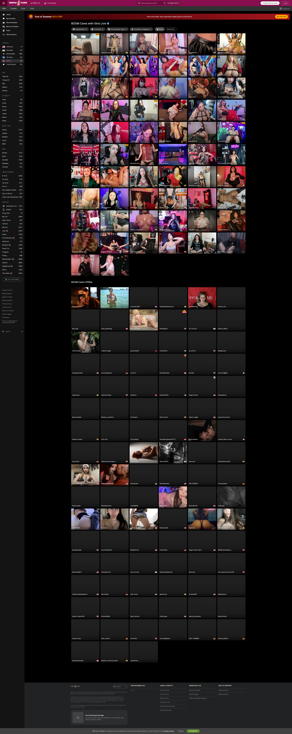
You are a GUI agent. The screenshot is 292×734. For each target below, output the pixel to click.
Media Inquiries (7, 300)
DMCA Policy (164, 698)
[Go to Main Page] (18, 3)
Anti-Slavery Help (166, 710)
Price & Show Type (117, 29)
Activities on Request (141, 29)
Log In (285, 3)
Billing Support (7, 293)
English (118, 686)
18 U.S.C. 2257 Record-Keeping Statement (9, 321)
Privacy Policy (7, 304)
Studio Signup (7, 314)
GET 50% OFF (281, 16)
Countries (98, 29)
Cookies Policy (165, 702)
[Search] (164, 3)
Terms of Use (6, 307)
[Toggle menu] (3, 3)
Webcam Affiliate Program (197, 698)
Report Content (7, 297)
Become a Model (7, 311)
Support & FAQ (7, 290)
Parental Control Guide (167, 706)
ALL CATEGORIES (13, 279)
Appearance (80, 29)
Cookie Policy (168, 731)
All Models (5, 317)
